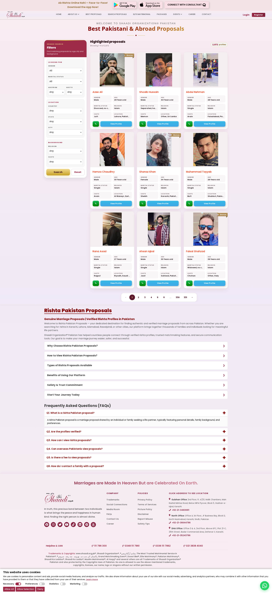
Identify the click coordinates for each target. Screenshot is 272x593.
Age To (69, 87)
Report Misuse (145, 519)
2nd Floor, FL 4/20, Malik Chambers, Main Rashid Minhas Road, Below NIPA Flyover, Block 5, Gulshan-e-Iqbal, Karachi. (197, 503)
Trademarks (113, 499)
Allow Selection (25, 589)
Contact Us (113, 519)
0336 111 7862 (163, 545)
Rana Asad (99, 251)
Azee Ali (97, 92)
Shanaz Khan (147, 171)
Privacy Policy (145, 499)
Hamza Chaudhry (104, 171)
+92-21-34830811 (180, 510)
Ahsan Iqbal (146, 251)
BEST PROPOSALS (94, 14)
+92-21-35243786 (181, 535)
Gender (51, 66)
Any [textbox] (51, 92)
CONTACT (206, 14)
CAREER (192, 14)
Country (52, 106)
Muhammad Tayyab (199, 171)
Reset (77, 172)
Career (110, 523)
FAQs (109, 514)
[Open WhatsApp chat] (264, 585)
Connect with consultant (185, 5)
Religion (52, 146)
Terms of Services (147, 504)
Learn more (92, 579)
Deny (40, 589)
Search (58, 172)
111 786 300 (100, 545)
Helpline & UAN (54, 545)
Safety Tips (144, 523)
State (51, 117)
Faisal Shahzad (195, 251)
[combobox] (65, 71)
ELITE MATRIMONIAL (141, 14)
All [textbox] (50, 70)
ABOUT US (72, 14)
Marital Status (55, 76)
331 (185, 297)
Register (258, 14)
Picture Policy (145, 509)
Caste (51, 157)
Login (246, 14)
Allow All (9, 589)
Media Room (113, 509)
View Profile (116, 123)
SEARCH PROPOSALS (117, 14)
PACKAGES (162, 14)
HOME (58, 14)
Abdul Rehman (195, 92)
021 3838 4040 (194, 545)
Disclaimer (143, 514)
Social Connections (117, 504)
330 (178, 297)
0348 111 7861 (132, 545)
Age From (52, 87)
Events (176, 14)
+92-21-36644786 (181, 522)
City (50, 127)
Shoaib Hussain (149, 92)
